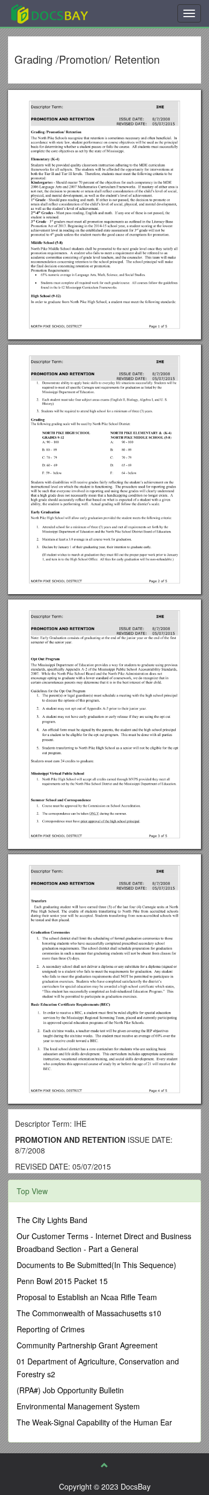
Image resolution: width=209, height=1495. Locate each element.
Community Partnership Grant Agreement (87, 1345)
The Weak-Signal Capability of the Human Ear (94, 1422)
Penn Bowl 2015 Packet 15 (62, 1281)
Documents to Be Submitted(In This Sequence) (96, 1264)
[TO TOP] (104, 1465)
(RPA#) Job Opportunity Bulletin (70, 1390)
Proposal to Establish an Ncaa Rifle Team (87, 1297)
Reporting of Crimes (51, 1329)
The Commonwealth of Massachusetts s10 (89, 1313)
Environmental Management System (78, 1406)
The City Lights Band (52, 1220)
